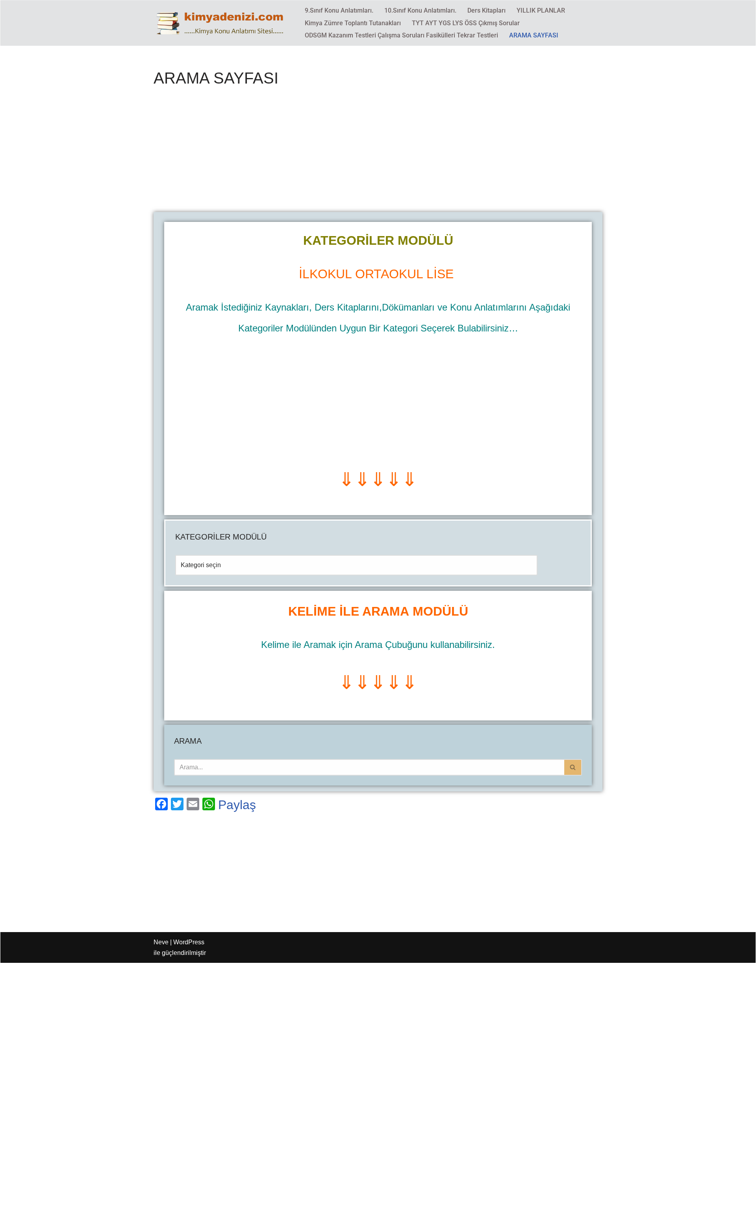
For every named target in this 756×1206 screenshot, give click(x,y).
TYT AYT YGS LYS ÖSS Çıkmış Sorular (466, 23)
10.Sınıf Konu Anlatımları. (420, 10)
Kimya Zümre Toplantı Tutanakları (353, 23)
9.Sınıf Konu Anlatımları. (339, 10)
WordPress (188, 942)
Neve (161, 942)
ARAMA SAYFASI (533, 35)
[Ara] (573, 767)
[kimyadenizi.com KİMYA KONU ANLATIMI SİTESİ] (222, 22)
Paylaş (237, 804)
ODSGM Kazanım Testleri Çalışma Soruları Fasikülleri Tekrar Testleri (401, 35)
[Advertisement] (378, 154)
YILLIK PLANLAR (541, 10)
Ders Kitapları (486, 10)
